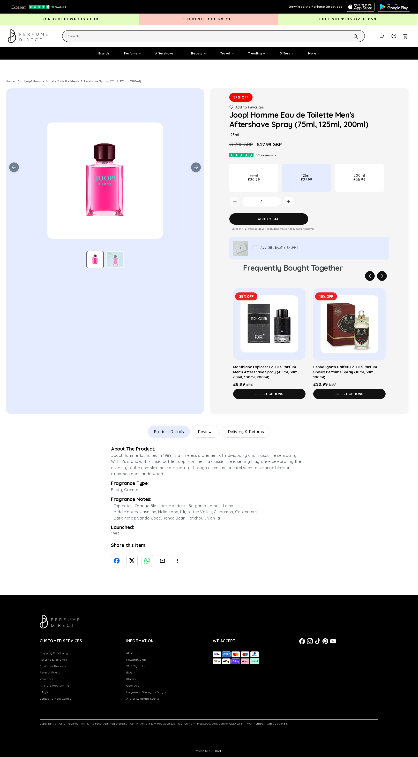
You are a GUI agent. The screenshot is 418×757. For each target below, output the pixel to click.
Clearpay (132, 685)
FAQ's (44, 692)
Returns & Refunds (53, 659)
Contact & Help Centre (55, 698)
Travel (225, 53)
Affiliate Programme (54, 685)
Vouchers (46, 679)
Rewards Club (136, 659)
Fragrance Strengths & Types (147, 692)
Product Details (169, 431)
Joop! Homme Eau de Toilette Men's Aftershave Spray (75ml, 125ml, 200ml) (82, 81)
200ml (359, 177)
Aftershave (164, 53)
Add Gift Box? (280, 247)
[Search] (350, 36)
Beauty (196, 53)
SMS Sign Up (135, 666)
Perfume (130, 53)
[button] (408, 36)
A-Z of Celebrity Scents (143, 698)
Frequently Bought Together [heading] (293, 267)
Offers (285, 53)
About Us (133, 653)
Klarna (131, 679)
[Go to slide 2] (115, 259)
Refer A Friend (50, 672)
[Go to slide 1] (95, 259)
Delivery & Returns (246, 431)
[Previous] (370, 276)
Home (10, 81)
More (312, 53)
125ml (306, 177)
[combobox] (213, 36)
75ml (261, 182)
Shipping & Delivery (54, 653)
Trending (255, 53)
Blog (129, 672)
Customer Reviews (53, 666)
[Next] (382, 276)
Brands (104, 53)
